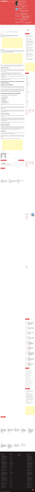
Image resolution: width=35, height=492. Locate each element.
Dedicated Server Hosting (28, 375)
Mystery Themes (9, 491)
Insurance (27, 93)
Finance (27, 88)
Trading (11, 486)
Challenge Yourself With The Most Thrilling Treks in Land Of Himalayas (10, 446)
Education (2, 34)
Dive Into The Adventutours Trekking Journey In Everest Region (21, 160)
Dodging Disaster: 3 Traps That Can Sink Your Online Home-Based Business (30, 430)
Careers (27, 79)
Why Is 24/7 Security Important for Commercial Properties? (29, 47)
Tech (10, 485)
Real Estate (29, 341)
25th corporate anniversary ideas (29, 370)
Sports (26, 103)
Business (29, 357)
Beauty (26, 76)
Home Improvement (12, 472)
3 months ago (21, 21)
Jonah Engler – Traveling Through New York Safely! (31, 338)
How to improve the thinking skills (29, 382)
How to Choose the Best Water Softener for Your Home (4, 487)
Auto (26, 75)
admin (8, 153)
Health (28, 331)
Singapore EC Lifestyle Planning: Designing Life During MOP (29, 39)
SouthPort (4, 1)
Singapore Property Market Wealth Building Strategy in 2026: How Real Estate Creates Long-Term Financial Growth (30, 50)
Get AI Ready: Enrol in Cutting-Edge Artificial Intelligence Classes (3, 446)
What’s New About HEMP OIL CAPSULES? (31, 333)
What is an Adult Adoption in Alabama (17, 445)
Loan (10, 477)
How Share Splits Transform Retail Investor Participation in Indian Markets (24, 20)
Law (26, 94)
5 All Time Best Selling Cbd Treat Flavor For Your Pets (31, 328)
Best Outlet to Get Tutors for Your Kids (20, 181)
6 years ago (19, 2)
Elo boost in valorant (28, 376)
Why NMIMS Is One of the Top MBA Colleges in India (4, 181)
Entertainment (27, 85)
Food (26, 89)
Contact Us (19, 455)
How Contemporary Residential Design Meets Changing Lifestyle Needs (24, 11)
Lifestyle (22, 443)
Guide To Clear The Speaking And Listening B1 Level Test (12, 181)
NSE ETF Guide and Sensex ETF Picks (29, 57)
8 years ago (23, 7)
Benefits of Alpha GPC (29, 371)
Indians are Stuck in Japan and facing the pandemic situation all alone (4, 160)
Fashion (11, 467)
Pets (26, 99)
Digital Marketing (12, 463)
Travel (26, 107)
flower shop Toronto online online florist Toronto (29, 378)
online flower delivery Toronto (29, 383)
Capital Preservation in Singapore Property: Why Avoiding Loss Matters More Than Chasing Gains (29, 54)
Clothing (27, 80)
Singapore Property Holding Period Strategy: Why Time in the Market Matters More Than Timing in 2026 (26, 17)
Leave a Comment (3, 151)
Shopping (27, 102)
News (26, 98)
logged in (5, 164)
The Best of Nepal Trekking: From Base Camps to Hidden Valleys (29, 59)
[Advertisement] (12, 43)
